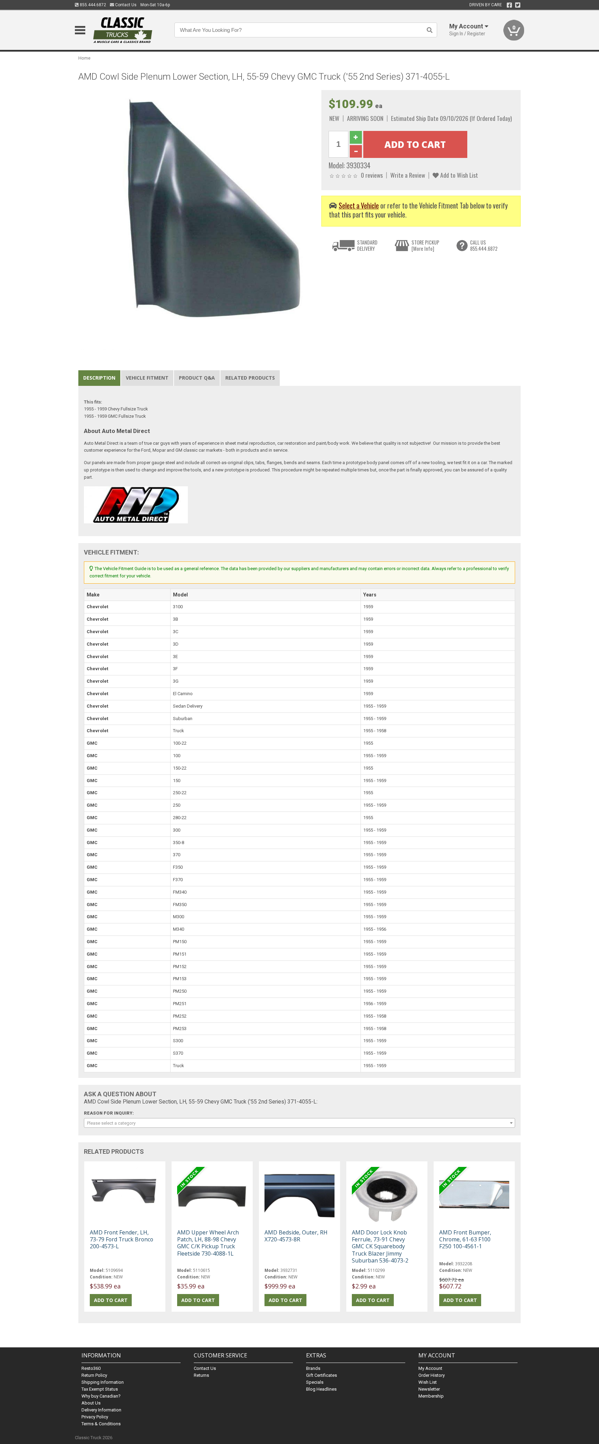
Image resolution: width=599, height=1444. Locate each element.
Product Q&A (197, 377)
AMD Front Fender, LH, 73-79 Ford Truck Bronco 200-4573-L (121, 1239)
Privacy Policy (94, 1416)
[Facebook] (509, 5)
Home (84, 58)
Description (99, 377)
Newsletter (429, 1389)
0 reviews (372, 174)
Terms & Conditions (101, 1423)
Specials (314, 1382)
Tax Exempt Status (99, 1389)
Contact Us (125, 4)
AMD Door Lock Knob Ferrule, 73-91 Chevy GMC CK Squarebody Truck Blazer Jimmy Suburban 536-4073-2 (380, 1246)
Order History (431, 1375)
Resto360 (91, 1368)
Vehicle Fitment (147, 377)
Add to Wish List (458, 174)
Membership (431, 1396)
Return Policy (94, 1375)
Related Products (250, 377)
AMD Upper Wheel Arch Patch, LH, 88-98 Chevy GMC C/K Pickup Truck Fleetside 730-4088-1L (208, 1243)
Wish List (427, 1382)
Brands (313, 1368)
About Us (91, 1403)
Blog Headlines (321, 1389)
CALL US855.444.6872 (483, 245)
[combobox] (299, 1123)
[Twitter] (517, 5)
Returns (201, 1375)
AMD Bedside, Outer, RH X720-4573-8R (296, 1236)
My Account (430, 1368)
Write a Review (407, 174)
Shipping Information (102, 1382)
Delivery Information (101, 1409)
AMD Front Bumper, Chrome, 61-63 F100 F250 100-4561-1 (465, 1239)
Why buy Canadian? (101, 1396)
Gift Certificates (321, 1375)
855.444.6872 (92, 4)
